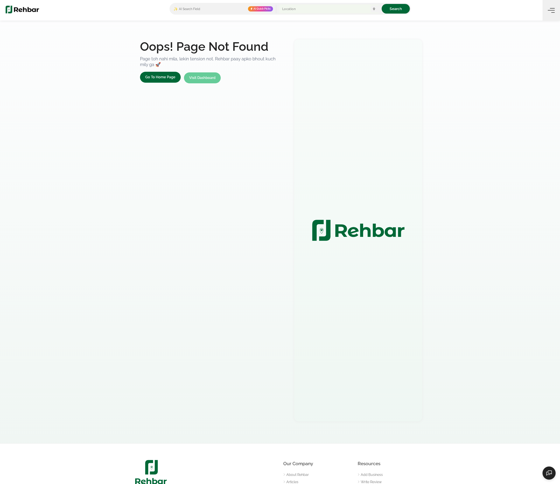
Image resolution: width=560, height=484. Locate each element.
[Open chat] (549, 473)
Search (396, 9)
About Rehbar (297, 475)
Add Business (372, 475)
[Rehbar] (22, 9)
